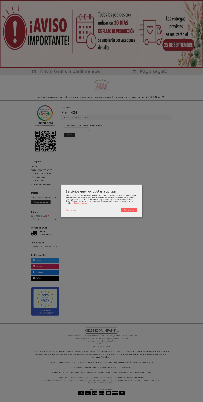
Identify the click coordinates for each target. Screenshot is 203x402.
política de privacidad (79, 203)
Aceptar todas (129, 210)
